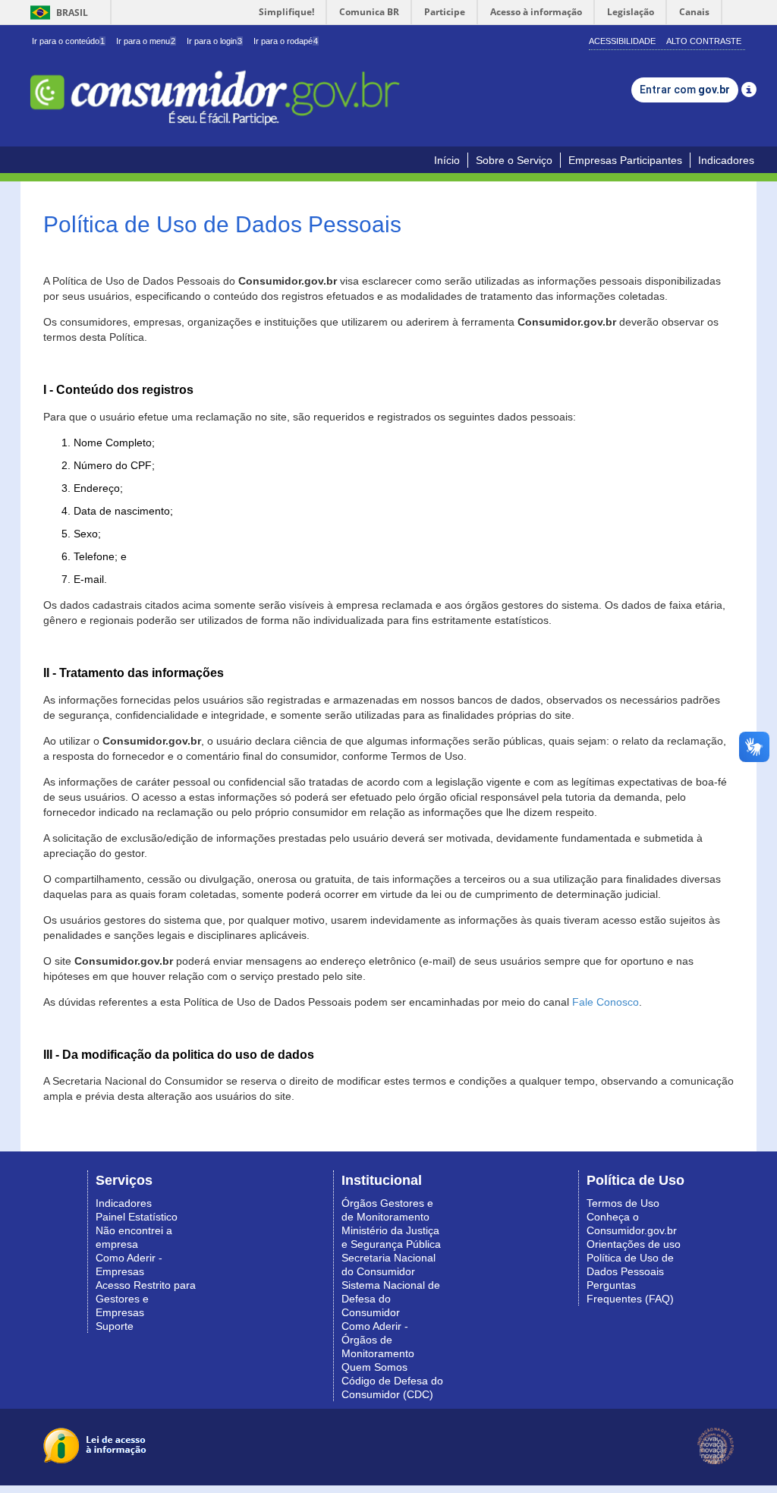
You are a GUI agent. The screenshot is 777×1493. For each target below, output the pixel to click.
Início (447, 160)
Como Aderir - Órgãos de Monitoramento (377, 1339)
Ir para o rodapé (285, 41)
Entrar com (685, 89)
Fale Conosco (605, 1002)
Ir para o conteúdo (68, 41)
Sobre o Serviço (514, 160)
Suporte (115, 1326)
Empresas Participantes (625, 160)
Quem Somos (374, 1367)
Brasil (56, 12)
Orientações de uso (634, 1244)
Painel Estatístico (137, 1217)
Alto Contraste (703, 41)
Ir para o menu (145, 41)
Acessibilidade (622, 41)
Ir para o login (214, 41)
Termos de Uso (623, 1203)
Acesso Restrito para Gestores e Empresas (146, 1298)
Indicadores (726, 160)
